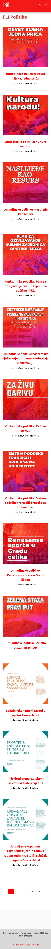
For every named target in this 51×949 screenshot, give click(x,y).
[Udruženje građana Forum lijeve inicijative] (9, 5)
